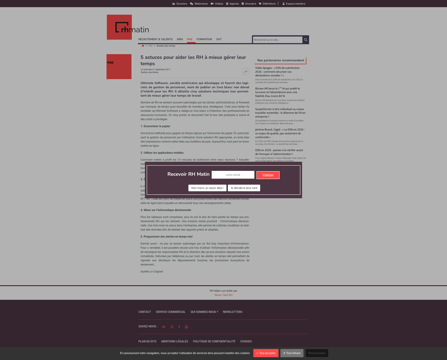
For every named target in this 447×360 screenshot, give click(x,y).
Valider (268, 175)
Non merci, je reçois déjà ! (207, 188)
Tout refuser (293, 353)
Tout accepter (267, 353)
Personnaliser (317, 353)
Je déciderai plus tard (244, 188)
